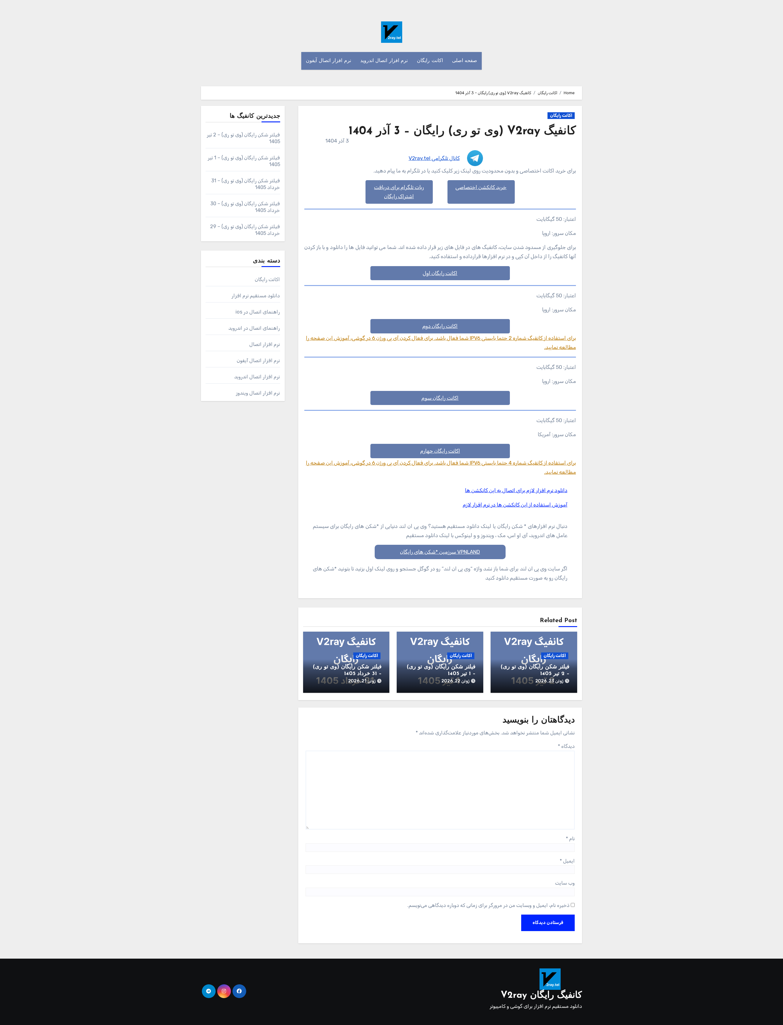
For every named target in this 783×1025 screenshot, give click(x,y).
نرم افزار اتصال (264, 344)
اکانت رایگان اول (440, 273)
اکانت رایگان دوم (440, 326)
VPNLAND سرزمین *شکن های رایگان (440, 552)
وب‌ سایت (565, 883)
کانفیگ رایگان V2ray (541, 995)
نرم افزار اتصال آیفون (328, 60)
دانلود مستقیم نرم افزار (256, 296)
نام (570, 838)
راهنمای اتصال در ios (258, 312)
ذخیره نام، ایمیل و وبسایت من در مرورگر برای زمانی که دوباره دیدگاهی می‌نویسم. (488, 905)
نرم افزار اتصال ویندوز (258, 393)
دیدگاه (566, 746)
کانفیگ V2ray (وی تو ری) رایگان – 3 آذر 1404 (462, 131)
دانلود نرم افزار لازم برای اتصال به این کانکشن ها (516, 490)
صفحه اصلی (464, 60)
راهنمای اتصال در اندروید (254, 328)
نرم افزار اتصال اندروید (384, 60)
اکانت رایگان (430, 60)
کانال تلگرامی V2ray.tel (434, 158)
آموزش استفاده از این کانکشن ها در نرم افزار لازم (515, 505)
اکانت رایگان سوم (439, 398)
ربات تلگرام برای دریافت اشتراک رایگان (399, 191)
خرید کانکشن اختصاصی (481, 187)
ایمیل (567, 861)
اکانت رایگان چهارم (440, 451)
